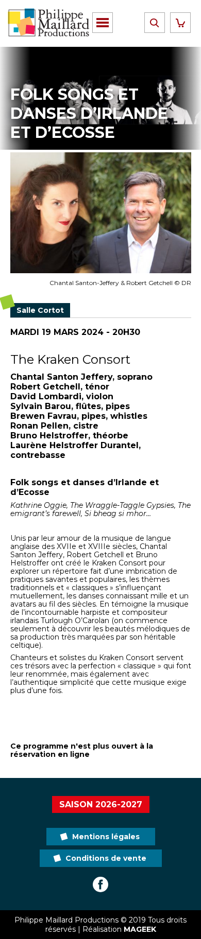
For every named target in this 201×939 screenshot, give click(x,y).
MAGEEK (140, 929)
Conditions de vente (105, 858)
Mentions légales (106, 836)
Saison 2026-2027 (100, 804)
